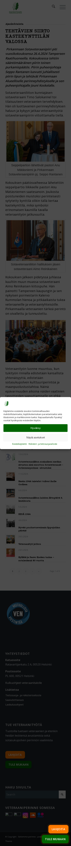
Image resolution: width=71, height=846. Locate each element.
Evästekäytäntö (19, 444)
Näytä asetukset (35, 437)
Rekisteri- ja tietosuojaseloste (43, 444)
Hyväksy (36, 428)
